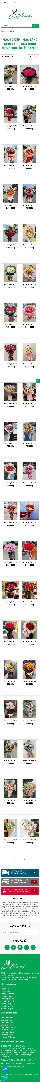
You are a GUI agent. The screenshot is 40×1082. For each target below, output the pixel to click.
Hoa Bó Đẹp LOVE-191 (29, 284)
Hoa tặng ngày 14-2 (8, 1004)
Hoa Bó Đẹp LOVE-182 (10, 483)
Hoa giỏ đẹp (5, 991)
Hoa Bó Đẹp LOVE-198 (10, 165)
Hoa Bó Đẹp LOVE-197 (29, 165)
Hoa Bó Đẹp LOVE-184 (10, 443)
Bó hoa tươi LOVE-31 (10, 840)
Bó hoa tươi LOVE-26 (29, 721)
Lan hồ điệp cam (7, 1030)
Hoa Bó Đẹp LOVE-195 (29, 205)
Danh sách (36, 56)
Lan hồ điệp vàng (7, 1022)
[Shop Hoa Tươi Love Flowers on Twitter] (13, 947)
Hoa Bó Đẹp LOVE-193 (29, 245)
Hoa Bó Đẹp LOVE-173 (29, 641)
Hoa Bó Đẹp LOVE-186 (10, 403)
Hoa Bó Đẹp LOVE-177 (29, 562)
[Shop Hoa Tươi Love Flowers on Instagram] (26, 947)
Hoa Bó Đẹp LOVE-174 (10, 641)
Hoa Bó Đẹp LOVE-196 (10, 205)
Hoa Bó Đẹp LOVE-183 (29, 443)
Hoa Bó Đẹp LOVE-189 (29, 324)
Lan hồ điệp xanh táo (8, 1027)
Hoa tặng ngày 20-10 (8, 1006)
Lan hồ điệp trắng (7, 1017)
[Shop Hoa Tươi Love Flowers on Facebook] (7, 947)
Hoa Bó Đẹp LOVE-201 (29, 86)
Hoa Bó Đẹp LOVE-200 (10, 126)
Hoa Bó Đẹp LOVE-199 (29, 126)
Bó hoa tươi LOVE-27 (10, 760)
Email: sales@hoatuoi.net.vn (14, 1066)
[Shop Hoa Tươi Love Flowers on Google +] (32, 947)
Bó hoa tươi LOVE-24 (29, 681)
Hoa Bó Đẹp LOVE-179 (29, 522)
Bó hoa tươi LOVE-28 (29, 760)
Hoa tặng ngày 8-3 (7, 1001)
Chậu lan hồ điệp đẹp (8, 1037)
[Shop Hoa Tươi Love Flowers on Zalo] (19, 947)
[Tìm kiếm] (35, 26)
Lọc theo (5, 56)
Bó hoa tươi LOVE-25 (10, 721)
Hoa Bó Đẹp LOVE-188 (10, 364)
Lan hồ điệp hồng (7, 1025)
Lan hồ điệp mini (7, 1035)
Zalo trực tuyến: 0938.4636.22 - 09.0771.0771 (20, 1063)
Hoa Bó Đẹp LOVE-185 (29, 403)
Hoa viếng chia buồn (8, 999)
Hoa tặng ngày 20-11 (8, 1008)
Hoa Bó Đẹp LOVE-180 (10, 522)
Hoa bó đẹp (5, 989)
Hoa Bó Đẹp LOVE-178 (10, 562)
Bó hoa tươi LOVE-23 (10, 681)
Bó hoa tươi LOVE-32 (29, 840)
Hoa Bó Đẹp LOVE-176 (10, 602)
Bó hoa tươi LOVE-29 (10, 800)
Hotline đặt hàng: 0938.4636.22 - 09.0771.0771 (19, 1060)
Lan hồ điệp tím (6, 1020)
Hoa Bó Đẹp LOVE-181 (29, 483)
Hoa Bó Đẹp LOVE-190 (10, 324)
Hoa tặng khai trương (8, 996)
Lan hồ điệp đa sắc (8, 1032)
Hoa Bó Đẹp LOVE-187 (29, 364)
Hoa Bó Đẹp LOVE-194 (10, 245)
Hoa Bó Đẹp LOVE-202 (10, 86)
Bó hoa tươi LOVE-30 (29, 800)
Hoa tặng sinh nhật (7, 994)
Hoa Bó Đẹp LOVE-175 (29, 602)
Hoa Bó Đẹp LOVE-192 (10, 284)
